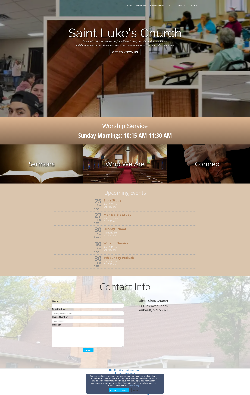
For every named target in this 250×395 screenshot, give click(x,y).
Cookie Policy (132, 385)
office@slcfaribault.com (127, 370)
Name (55, 301)
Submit (88, 350)
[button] (125, 52)
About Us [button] (140, 5)
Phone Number (60, 317)
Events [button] (181, 5)
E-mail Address (59, 309)
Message (56, 324)
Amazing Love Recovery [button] (162, 5)
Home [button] (129, 5)
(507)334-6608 (126, 373)
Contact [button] (193, 5)
